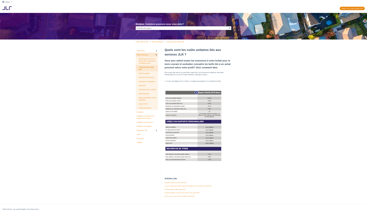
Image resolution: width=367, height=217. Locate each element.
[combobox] (182, 28)
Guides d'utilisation (157, 42)
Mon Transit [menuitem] (140, 138)
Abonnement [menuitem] (141, 51)
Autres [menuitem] (139, 134)
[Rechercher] (229, 28)
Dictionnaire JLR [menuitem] (142, 130)
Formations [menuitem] (140, 112)
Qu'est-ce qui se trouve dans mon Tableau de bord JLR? (180, 196)
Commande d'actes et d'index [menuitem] (147, 89)
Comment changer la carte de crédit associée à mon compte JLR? (182, 193)
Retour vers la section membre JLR (352, 8)
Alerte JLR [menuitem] (142, 85)
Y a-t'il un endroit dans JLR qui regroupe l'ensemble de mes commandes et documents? (188, 186)
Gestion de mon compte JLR (175, 42)
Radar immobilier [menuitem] (144, 94)
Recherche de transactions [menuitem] (146, 77)
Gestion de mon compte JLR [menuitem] (146, 68)
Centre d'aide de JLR (142, 42)
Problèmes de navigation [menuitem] (144, 126)
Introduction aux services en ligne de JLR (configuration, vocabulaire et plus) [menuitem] (147, 61)
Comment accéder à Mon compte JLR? (175, 189)
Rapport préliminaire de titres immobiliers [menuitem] (147, 99)
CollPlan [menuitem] (139, 142)
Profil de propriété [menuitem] (144, 73)
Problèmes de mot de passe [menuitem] (145, 122)
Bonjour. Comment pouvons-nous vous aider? (160, 24)
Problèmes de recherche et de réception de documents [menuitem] (145, 117)
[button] (156, 51)
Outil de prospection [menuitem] (145, 108)
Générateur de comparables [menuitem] (147, 81)
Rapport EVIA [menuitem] (143, 104)
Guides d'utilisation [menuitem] (142, 55)
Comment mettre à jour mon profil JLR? (175, 182)
